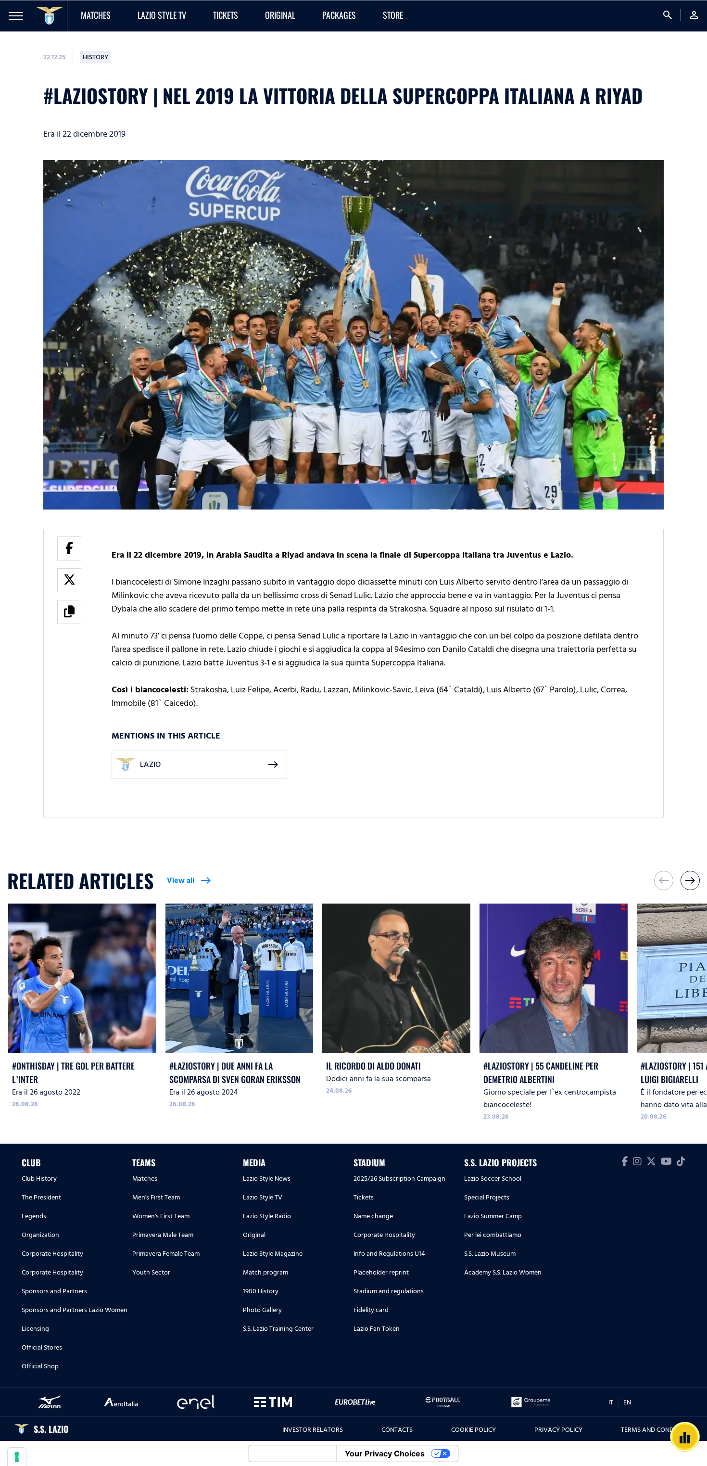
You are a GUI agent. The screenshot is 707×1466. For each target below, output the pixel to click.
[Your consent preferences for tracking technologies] (17, 1457)
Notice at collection (293, 1453)
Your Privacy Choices (385, 1453)
